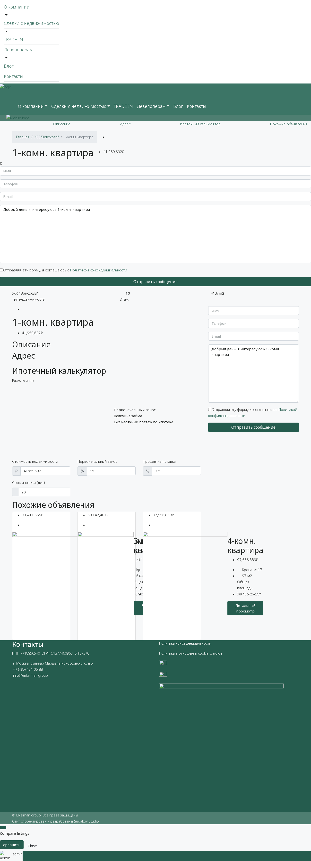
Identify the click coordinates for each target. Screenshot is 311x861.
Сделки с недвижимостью (31, 23)
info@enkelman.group (30, 675)
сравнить (11, 844)
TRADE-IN (13, 39)
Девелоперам (18, 50)
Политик (166, 643)
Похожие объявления (288, 123)
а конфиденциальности (192, 643)
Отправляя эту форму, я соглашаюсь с (65, 270)
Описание (61, 123)
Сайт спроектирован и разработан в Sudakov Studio (55, 821)
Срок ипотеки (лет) (28, 482)
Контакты (13, 76)
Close (32, 845)
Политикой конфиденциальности (98, 270)
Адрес (125, 123)
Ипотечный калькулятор (200, 123)
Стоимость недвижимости (35, 461)
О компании (17, 7)
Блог (9, 66)
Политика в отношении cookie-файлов (190, 653)
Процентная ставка (159, 461)
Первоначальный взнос (97, 461)
